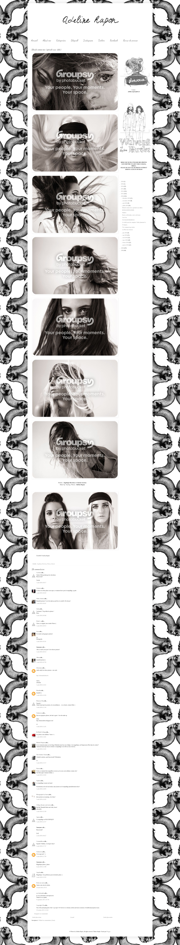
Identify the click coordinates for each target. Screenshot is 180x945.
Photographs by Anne (42, 794)
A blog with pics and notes (43, 805)
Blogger (108, 931)
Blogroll (74, 40)
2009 (122, 248)
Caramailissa (39, 841)
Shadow (124, 212)
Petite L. (38, 621)
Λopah (38, 872)
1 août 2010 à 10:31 (41, 685)
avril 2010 (125, 237)
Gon (37, 631)
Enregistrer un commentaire (41, 914)
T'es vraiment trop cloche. (128, 227)
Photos (49, 563)
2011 (122, 193)
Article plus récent (36, 917)
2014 (122, 186)
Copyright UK (40, 905)
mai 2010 (124, 235)
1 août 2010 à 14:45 (41, 749)
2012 (122, 191)
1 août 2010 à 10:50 (41, 695)
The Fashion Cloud (41, 754)
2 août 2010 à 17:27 (41, 846)
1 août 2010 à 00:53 (41, 626)
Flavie (37, 768)
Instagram (88, 40)
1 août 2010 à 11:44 (41, 707)
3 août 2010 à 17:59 (41, 856)
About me (47, 40)
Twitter (101, 40)
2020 (122, 181)
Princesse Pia (39, 701)
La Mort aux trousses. (127, 229)
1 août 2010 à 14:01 (41, 737)
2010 (122, 196)
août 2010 (125, 203)
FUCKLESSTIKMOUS (128, 220)
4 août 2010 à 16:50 (41, 877)
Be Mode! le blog (40, 732)
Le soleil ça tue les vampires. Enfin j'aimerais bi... (134, 222)
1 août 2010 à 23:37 (41, 822)
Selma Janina (40, 598)
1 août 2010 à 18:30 (41, 775)
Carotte (38, 572)
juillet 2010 (125, 205)
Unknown (39, 713)
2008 (122, 250)
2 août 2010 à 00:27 (41, 835)
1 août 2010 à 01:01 (41, 641)
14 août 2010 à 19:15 (41, 887)
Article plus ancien (107, 917)
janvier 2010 (125, 245)
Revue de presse (130, 40)
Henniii (38, 690)
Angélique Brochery (42, 563)
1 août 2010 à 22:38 (41, 811)
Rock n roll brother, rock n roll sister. (131, 215)
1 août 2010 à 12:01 (41, 726)
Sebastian (39, 668)
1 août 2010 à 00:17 (41, 582)
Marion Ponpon (40, 742)
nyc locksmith (40, 893)
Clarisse (38, 588)
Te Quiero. (125, 225)
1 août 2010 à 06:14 (41, 652)
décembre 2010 (126, 198)
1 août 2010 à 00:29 (41, 593)
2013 (122, 189)
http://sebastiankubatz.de (42, 675)
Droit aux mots (40, 883)
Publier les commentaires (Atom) (47, 920)
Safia (37, 609)
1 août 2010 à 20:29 (41, 799)
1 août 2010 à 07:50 (41, 662)
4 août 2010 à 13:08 (41, 867)
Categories (61, 40)
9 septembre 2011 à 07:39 (42, 899)
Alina (37, 657)
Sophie (38, 780)
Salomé (53, 563)
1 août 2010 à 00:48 (41, 615)
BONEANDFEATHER (128, 210)
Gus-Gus (124, 217)
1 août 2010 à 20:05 (41, 789)
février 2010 (125, 242)
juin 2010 (125, 233)
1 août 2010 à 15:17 (41, 763)
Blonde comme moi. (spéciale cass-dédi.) (132, 207)
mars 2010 (125, 240)
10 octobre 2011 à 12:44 (42, 910)
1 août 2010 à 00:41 (41, 603)
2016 (122, 184)
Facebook (114, 40)
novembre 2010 (126, 200)
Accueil (34, 40)
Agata (38, 817)
